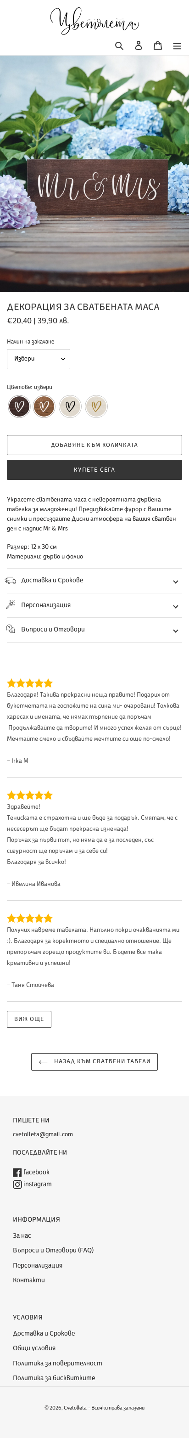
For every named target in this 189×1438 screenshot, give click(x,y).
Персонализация (46, 605)
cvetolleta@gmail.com (43, 1134)
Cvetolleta (75, 1407)
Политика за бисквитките (54, 1378)
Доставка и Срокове (52, 580)
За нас (22, 1235)
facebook (36, 1172)
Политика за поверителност (57, 1363)
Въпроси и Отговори (53, 629)
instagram (37, 1184)
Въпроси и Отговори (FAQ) (53, 1250)
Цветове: (29, 387)
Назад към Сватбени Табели (101, 1061)
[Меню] (177, 46)
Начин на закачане (30, 341)
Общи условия (34, 1348)
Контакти (29, 1280)
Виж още (29, 1019)
